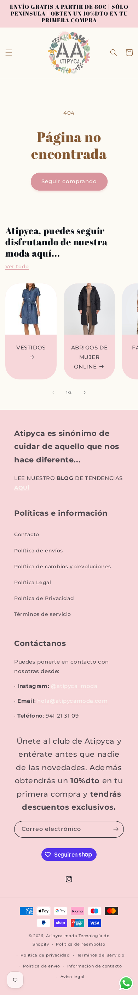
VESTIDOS (31, 347)
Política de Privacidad (44, 598)
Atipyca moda (62, 935)
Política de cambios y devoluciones (62, 566)
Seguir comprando (69, 181)
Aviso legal (73, 976)
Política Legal (32, 582)
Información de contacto (94, 966)
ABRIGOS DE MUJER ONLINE (89, 357)
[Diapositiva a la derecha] (84, 392)
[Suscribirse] (115, 829)
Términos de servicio (42, 614)
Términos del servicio (101, 955)
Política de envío (41, 966)
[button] (9, 52)
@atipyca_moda (74, 686)
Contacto (26, 534)
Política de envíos (38, 550)
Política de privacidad (45, 955)
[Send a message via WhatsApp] (126, 983)
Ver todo (17, 266)
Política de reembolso (80, 944)
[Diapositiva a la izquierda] (53, 392)
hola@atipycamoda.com (72, 700)
